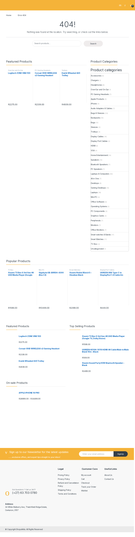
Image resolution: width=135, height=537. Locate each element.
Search (120, 5)
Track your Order (88, 487)
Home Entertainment (99, 155)
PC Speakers (96, 169)
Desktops (95, 183)
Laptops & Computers (100, 174)
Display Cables (97, 136)
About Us (108, 475)
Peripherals (95, 220)
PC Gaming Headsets (42, 70)
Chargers (95, 80)
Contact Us (109, 479)
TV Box (94, 244)
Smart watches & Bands (101, 234)
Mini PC (94, 197)
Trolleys (64, 70)
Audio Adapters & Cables (101, 108)
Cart (83, 479)
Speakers (95, 160)
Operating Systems (99, 206)
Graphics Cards (97, 216)
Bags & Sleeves (97, 113)
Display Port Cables (99, 141)
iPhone (94, 103)
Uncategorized (97, 249)
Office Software (97, 202)
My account (86, 475)
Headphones (96, 85)
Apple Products (97, 99)
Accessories (96, 76)
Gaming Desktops (98, 188)
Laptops (94, 192)
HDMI (93, 146)
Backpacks (95, 118)
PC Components (98, 211)
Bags (93, 122)
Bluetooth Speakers (99, 164)
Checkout (85, 483)
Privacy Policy (64, 479)
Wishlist (84, 491)
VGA (93, 150)
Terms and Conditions (67, 494)
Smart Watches (97, 239)
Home (8, 15)
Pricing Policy (63, 475)
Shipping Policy (64, 490)
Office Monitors (97, 230)
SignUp (120, 454)
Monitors (94, 225)
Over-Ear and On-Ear (15, 70)
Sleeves (94, 127)
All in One (95, 178)
